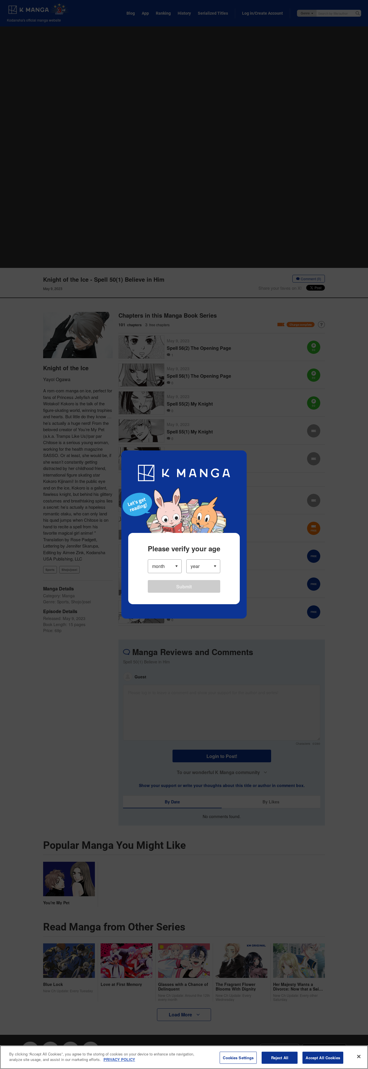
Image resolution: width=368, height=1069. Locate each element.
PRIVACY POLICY (119, 1059)
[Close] (358, 1056)
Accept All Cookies (323, 1057)
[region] (184, 1057)
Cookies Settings (238, 1057)
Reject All (279, 1057)
